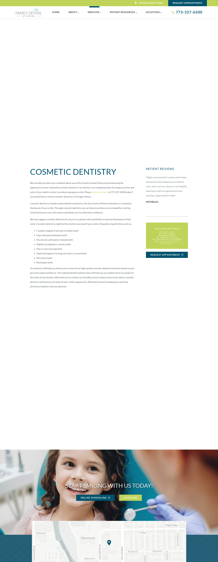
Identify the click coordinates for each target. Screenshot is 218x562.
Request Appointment (187, 3)
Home (56, 12)
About (72, 12)
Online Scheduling (94, 497)
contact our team (99, 192)
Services (93, 12)
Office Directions (151, 3)
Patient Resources (122, 12)
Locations (153, 12)
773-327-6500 (189, 12)
